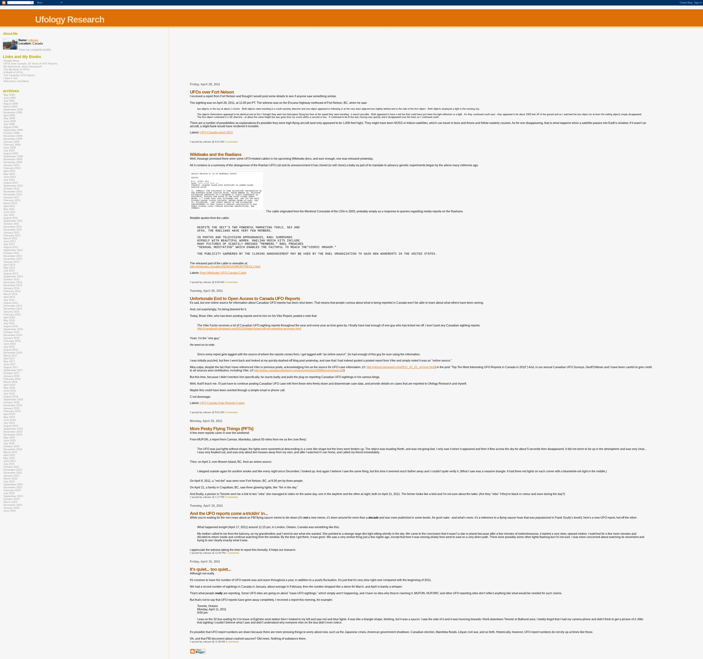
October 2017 (11, 373)
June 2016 (9, 343)
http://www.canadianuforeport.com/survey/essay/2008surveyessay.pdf (299, 370)
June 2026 (9, 510)
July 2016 (9, 346)
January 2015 (11, 311)
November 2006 (12, 112)
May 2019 (9, 417)
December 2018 (12, 405)
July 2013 (9, 270)
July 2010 (9, 179)
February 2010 (12, 168)
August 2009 (10, 153)
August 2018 (10, 396)
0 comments (231, 141)
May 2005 (9, 94)
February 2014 (12, 291)
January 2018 (11, 376)
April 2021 (9, 455)
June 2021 (9, 460)
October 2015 (11, 332)
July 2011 (8, 214)
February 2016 (12, 340)
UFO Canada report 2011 (216, 132)
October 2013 (11, 279)
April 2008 (9, 115)
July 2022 (9, 481)
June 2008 (9, 121)
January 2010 (11, 165)
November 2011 (12, 226)
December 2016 (12, 352)
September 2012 (13, 250)
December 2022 (12, 487)
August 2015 (10, 326)
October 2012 (11, 253)
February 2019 (12, 411)
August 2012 (10, 247)
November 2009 (12, 159)
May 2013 (9, 267)
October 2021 (11, 466)
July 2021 (9, 463)
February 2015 (12, 314)
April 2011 (9, 206)
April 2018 (9, 384)
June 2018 (9, 390)
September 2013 (13, 276)
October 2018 (11, 402)
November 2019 (12, 431)
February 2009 (12, 144)
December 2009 (12, 162)
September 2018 (13, 399)
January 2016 (11, 337)
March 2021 (10, 452)
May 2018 (9, 387)
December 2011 (12, 229)
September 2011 (13, 220)
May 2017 (9, 361)
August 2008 (10, 127)
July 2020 (9, 443)
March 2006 (10, 106)
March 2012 (10, 238)
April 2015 (9, 317)
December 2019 (12, 434)
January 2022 (11, 475)
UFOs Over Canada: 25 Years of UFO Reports (30, 63)
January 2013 (11, 261)
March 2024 (10, 501)
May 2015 (9, 320)
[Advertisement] (421, 56)
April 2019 (9, 414)
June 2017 (9, 364)
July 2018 (9, 393)
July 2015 (9, 323)
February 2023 (12, 490)
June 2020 (9, 440)
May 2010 (9, 173)
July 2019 (9, 422)
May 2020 (9, 437)
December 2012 (12, 258)
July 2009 (9, 150)
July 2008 (9, 124)
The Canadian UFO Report (19, 75)
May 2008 (9, 118)
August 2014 (10, 302)
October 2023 (11, 499)
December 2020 (12, 449)
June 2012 (9, 241)
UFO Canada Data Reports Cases (222, 403)
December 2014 (12, 308)
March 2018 (10, 381)
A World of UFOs (13, 72)
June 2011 (9, 212)
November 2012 (12, 255)
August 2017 (10, 367)
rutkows (33, 40)
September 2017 (13, 370)
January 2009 (11, 141)
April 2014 (9, 296)
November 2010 (12, 191)
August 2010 (10, 182)
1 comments (232, 553)
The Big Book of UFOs (16, 69)
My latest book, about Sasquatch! (22, 66)
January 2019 (11, 408)
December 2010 (12, 194)
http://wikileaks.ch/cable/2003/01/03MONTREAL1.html (225, 266)
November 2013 (12, 282)
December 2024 (12, 504)
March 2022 (10, 478)
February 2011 (12, 200)
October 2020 (11, 446)
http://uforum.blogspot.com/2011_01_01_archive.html (401, 367)
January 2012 (11, 232)
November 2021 (12, 469)
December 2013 (12, 285)
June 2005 (9, 97)
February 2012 (12, 235)
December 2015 (12, 335)
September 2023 (13, 496)
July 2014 (9, 299)
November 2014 (12, 305)
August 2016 (10, 349)
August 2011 (10, 217)
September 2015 (13, 329)
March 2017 (10, 355)
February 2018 (12, 378)
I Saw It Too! (10, 78)
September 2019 (13, 428)
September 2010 (13, 185)
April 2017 (9, 358)
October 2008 (11, 132)
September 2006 (13, 109)
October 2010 (11, 188)
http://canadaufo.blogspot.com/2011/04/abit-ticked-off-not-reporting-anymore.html (249, 328)
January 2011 (11, 197)
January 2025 (11, 507)
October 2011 (11, 223)
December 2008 (12, 138)
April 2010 (9, 171)
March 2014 (10, 294)
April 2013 (9, 264)
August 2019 (10, 425)
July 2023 (9, 493)
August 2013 (10, 273)
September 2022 (13, 484)
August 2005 (10, 103)
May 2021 (9, 458)
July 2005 (9, 100)
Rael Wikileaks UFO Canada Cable (223, 272)
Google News (11, 60)
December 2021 (12, 472)
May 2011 (9, 209)
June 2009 (9, 147)
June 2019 (9, 419)
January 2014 (11, 288)
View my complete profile (34, 49)
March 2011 (10, 203)
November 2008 (12, 135)
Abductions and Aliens (16, 81)
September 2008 (13, 130)
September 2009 (13, 156)
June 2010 (9, 176)
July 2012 (9, 244)
